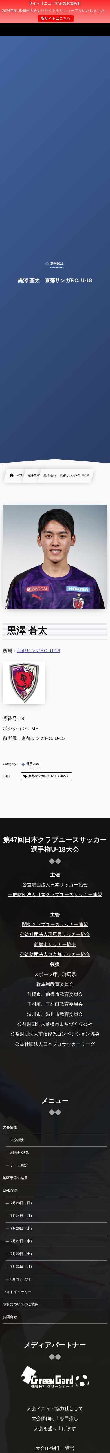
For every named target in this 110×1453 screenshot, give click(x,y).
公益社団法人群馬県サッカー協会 (55, 934)
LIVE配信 (10, 1190)
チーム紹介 (19, 1165)
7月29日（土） (22, 1254)
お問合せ (10, 1317)
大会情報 (10, 1127)
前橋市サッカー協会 (55, 944)
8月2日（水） (21, 1279)
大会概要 (17, 1140)
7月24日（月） (22, 1216)
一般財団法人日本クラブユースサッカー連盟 (55, 894)
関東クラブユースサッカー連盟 (55, 924)
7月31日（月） (22, 1267)
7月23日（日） (22, 1203)
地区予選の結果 (15, 1178)
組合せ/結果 (19, 1153)
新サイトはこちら (56, 18)
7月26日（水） (22, 1228)
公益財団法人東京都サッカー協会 (55, 954)
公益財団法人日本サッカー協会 (55, 884)
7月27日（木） (22, 1241)
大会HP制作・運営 (55, 1448)
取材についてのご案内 (21, 1304)
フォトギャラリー (17, 1292)
